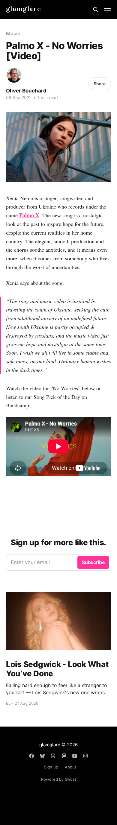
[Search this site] (95, 9)
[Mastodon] (64, 755)
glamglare (23, 9)
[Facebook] (31, 755)
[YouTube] (74, 755)
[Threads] (53, 755)
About (70, 767)
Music (13, 34)
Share (100, 83)
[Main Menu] (107, 9)
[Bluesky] (42, 755)
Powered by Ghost (58, 779)
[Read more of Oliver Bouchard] (14, 75)
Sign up (51, 767)
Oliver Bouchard (26, 91)
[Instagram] (85, 755)
